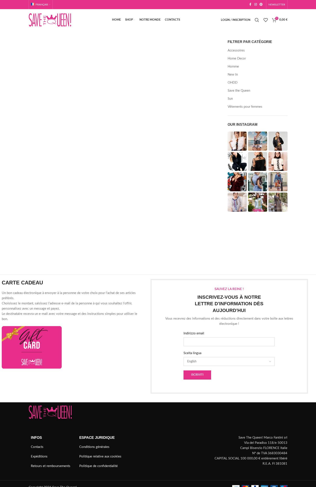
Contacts (37, 447)
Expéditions (39, 456)
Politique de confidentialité (98, 466)
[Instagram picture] (237, 141)
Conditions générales (94, 447)
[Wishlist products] (265, 20)
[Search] (257, 20)
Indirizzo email (194, 333)
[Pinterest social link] (261, 5)
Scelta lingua (192, 353)
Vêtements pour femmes (245, 106)
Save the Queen (239, 90)
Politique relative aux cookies (100, 456)
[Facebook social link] (250, 5)
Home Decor (237, 58)
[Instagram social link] (255, 5)
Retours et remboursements (50, 466)
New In (233, 74)
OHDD (232, 82)
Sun (230, 98)
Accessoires (236, 50)
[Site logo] (50, 19)
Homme (233, 66)
